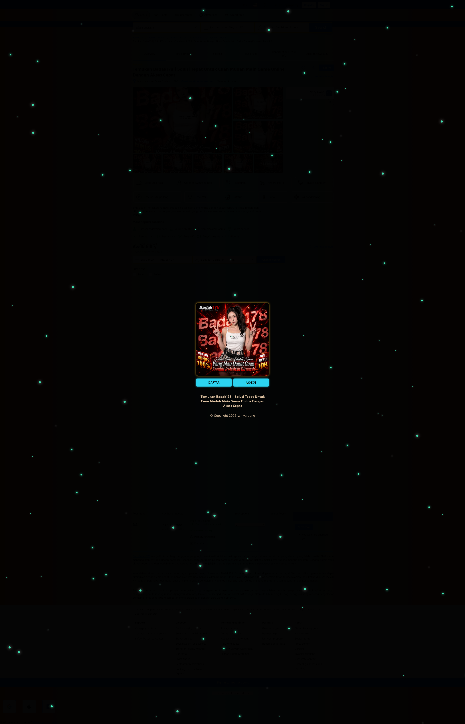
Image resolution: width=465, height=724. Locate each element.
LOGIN (251, 383)
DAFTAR (214, 383)
